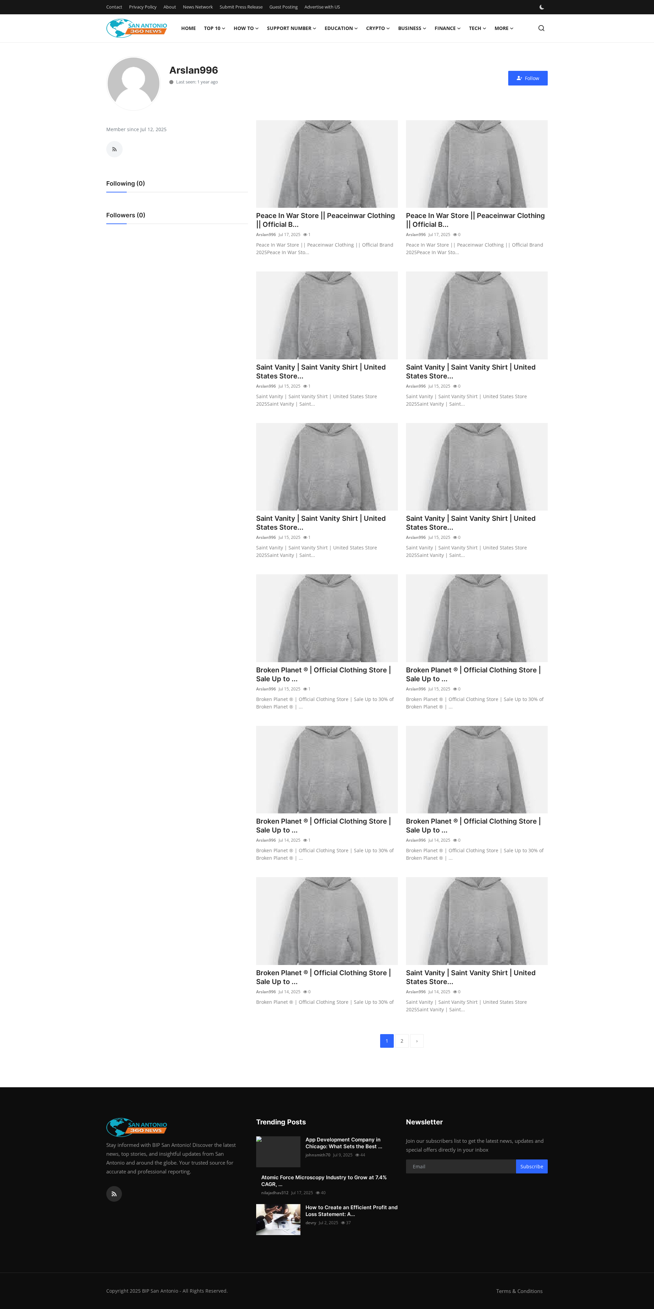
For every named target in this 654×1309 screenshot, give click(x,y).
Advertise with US (322, 7)
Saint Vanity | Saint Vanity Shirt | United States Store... (321, 371)
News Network (198, 7)
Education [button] (339, 28)
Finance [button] (445, 28)
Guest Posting (283, 7)
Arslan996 (266, 234)
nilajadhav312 (275, 1193)
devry (311, 1223)
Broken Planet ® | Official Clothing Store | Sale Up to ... (323, 674)
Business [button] (409, 28)
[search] (541, 28)
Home (188, 28)
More (502, 28)
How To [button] (244, 28)
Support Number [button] (289, 28)
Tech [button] (475, 28)
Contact (114, 7)
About (170, 7)
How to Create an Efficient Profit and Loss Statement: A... (352, 1210)
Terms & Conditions (519, 1291)
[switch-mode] (543, 7)
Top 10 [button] (212, 28)
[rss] (114, 1194)
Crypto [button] (375, 28)
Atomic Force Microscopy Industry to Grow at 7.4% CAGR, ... (324, 1180)
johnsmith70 (318, 1155)
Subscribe (531, 1166)
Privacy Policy (143, 7)
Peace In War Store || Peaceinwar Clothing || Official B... (325, 220)
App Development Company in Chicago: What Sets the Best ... (344, 1143)
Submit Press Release (241, 7)
